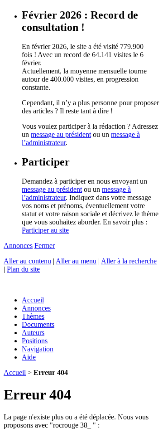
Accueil (33, 300)
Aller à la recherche (129, 261)
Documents (38, 324)
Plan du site (23, 269)
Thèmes (33, 316)
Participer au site (45, 230)
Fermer (44, 245)
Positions (35, 341)
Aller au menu (76, 261)
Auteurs (33, 332)
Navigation (37, 349)
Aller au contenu (27, 261)
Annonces (18, 245)
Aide (29, 357)
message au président (61, 134)
